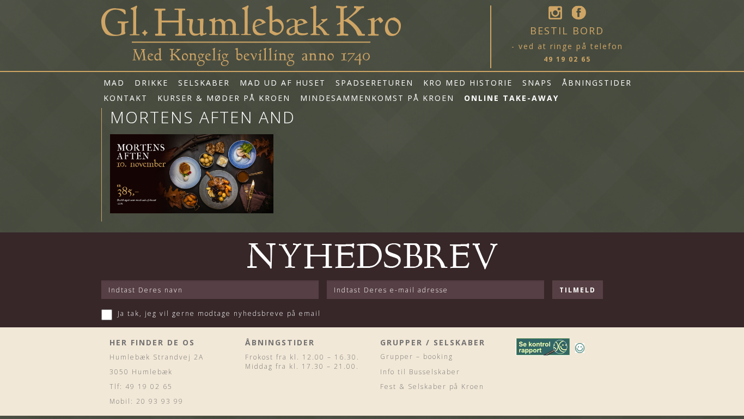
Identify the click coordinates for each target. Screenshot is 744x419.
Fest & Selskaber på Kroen (432, 386)
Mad (114, 82)
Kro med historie (468, 82)
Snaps (537, 82)
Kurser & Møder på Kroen (223, 98)
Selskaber (204, 82)
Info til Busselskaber (420, 371)
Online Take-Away (511, 98)
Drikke (151, 82)
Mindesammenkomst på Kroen (377, 98)
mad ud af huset (283, 82)
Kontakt (125, 98)
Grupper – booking (416, 356)
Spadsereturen (374, 82)
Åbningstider (597, 82)
